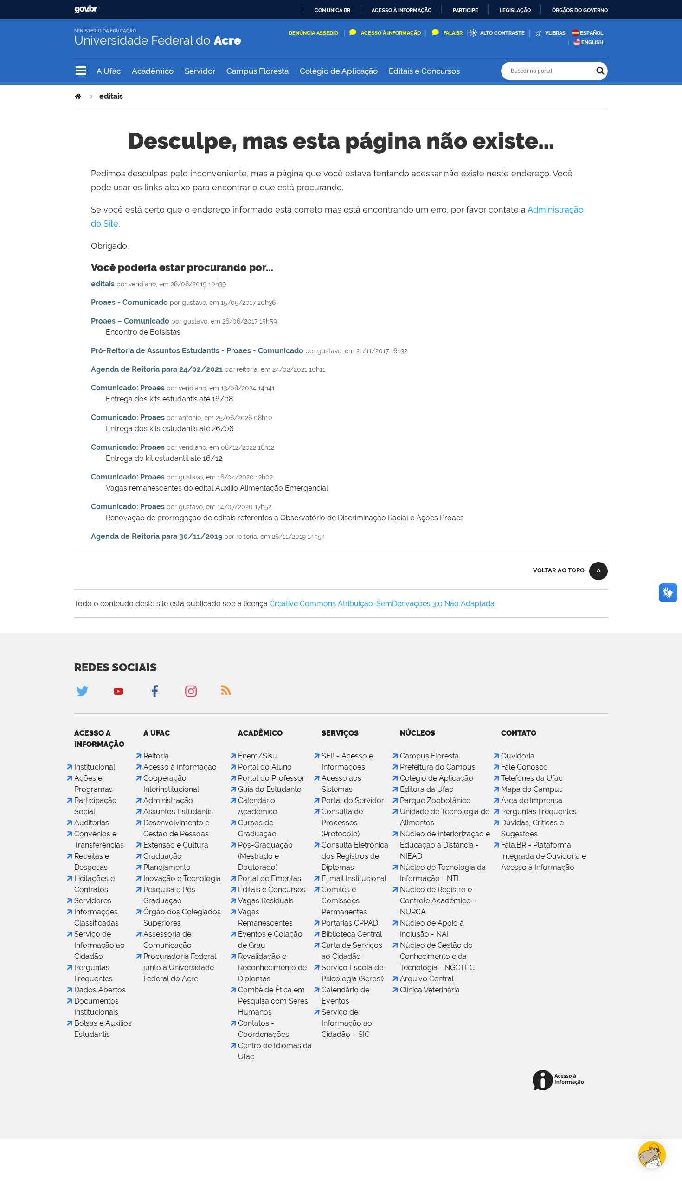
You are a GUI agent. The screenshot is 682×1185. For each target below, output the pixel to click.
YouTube (118, 691)
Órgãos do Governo (580, 10)
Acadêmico (153, 71)
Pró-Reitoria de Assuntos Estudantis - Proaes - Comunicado (197, 350)
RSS (227, 691)
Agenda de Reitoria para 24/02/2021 (157, 369)
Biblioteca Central (352, 934)
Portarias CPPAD (350, 923)
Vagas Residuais (266, 900)
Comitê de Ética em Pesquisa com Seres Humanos (273, 1001)
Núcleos (417, 733)
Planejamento (167, 867)
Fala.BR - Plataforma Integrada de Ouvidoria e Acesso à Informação (543, 856)
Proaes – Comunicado (130, 321)
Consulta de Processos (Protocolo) (342, 822)
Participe (465, 10)
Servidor (200, 71)
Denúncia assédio (314, 33)
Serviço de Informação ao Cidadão (99, 945)
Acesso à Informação (391, 33)
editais (103, 283)
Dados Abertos (100, 989)
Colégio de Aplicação (339, 71)
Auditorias (91, 822)
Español (591, 33)
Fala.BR (453, 33)
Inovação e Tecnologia (182, 878)
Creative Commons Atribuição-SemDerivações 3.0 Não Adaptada (382, 603)
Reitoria (156, 755)
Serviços (340, 733)
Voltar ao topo (559, 570)
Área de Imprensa (531, 800)
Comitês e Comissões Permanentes (344, 900)
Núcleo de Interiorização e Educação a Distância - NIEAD (445, 845)
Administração (168, 800)
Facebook (154, 691)
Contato (518, 733)
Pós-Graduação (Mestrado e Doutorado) (265, 856)
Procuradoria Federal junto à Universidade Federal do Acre (179, 967)
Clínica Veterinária (430, 989)
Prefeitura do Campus (438, 767)
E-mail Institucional (354, 878)
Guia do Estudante (269, 789)
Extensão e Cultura (175, 845)
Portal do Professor (271, 778)
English (592, 42)
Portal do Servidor (353, 800)
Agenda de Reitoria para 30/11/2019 (156, 536)
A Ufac (109, 71)
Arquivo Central (427, 978)
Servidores (92, 900)
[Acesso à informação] (560, 1080)
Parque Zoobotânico (435, 800)
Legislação (515, 10)
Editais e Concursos (424, 71)
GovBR (85, 9)
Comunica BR (332, 10)
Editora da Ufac (426, 789)
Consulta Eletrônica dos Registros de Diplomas (355, 856)
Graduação (162, 856)
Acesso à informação (401, 10)
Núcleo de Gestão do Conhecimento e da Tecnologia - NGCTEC (437, 956)
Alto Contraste (502, 33)
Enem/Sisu (257, 755)
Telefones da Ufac (532, 778)
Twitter (82, 691)
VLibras (555, 33)
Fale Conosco (524, 767)
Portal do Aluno (265, 767)
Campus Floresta (257, 71)
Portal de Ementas (269, 878)
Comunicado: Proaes (128, 387)
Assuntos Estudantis (178, 811)
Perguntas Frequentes (539, 811)
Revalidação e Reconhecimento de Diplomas (272, 967)
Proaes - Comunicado (129, 302)
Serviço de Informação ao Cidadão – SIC (347, 1023)
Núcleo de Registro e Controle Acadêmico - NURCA (438, 900)
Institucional (94, 767)
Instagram (191, 691)
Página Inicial (79, 96)
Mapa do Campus (532, 789)
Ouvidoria (517, 755)
